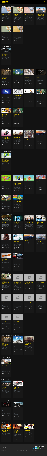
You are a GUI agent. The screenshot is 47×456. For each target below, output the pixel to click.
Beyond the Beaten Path (5, 260)
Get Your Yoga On (29, 14)
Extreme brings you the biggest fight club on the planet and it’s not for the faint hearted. (6, 245)
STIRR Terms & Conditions (22, 450)
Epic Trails (39, 137)
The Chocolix (5, 182)
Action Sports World (40, 223)
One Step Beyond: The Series (6, 431)
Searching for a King (40, 76)
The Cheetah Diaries (28, 344)
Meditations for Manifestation (17, 33)
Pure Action (16, 260)
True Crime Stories (4, 388)
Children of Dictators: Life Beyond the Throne (5, 116)
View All (15, 6)
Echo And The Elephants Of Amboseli (5, 77)
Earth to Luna (28, 182)
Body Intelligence (6, 14)
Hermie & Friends (17, 201)
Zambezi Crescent (18, 95)
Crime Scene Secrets (16, 388)
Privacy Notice (35, 450)
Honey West (28, 430)
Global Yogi (4, 321)
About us (3, 451)
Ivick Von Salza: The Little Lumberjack (40, 182)
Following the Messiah (28, 76)
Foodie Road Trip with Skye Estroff (40, 15)
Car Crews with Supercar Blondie (6, 138)
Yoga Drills (39, 302)
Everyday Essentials (16, 15)
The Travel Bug (5, 96)
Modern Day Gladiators (16, 223)
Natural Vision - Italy (5, 366)
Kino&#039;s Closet (16, 322)
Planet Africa (16, 345)
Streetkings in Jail (29, 222)
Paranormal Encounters (5, 55)
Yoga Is (4, 33)
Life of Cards (5, 222)
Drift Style (39, 241)
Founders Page (4, 450)
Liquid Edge (16, 241)
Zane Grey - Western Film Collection (16, 431)
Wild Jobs (27, 139)
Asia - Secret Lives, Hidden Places (17, 115)
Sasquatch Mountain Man (40, 96)
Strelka (3, 241)
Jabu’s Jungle (5, 202)
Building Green (17, 76)
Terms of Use (19, 451)
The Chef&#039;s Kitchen (29, 283)
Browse (10, 1)
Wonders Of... (28, 94)
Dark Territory (5, 409)
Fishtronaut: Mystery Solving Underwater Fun (5, 160)
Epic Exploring (17, 137)
